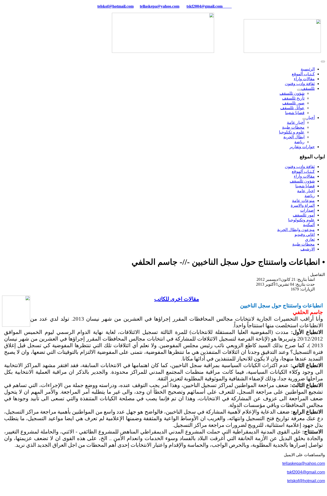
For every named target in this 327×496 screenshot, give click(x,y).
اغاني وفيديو (305, 234)
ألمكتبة (309, 225)
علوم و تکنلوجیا (292, 132)
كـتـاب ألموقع (303, 74)
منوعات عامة (303, 200)
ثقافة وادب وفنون (300, 83)
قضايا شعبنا (295, 113)
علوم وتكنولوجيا (301, 220)
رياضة (299, 142)
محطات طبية (293, 127)
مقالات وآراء (304, 176)
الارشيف (307, 249)
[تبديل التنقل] (323, 61)
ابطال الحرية (294, 137)
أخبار (311, 117)
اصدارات (307, 210)
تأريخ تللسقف (293, 98)
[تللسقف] (299, 90)
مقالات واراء (304, 79)
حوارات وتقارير (302, 146)
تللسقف (308, 88)
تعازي (310, 239)
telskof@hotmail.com (306, 481)
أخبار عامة (296, 122)
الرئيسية (308, 69)
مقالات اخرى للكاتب (176, 299)
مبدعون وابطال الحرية (296, 229)
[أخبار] (304, 119)
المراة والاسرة (303, 205)
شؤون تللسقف (292, 93)
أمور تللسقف (304, 215)
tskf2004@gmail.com (204, 6)
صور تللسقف (293, 103)
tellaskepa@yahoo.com (159, 6)
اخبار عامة (306, 191)
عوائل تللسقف (292, 108)
